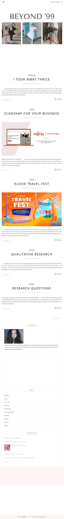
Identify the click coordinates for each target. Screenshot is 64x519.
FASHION (6, 395)
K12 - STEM (7, 402)
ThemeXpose (29, 516)
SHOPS (31, 109)
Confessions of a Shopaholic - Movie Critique (14, 454)
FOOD (5, 399)
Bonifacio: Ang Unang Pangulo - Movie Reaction (15, 441)
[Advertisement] (32, 62)
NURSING (32, 250)
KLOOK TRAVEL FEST (31, 184)
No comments (6, 99)
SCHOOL (6, 419)
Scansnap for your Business (31, 113)
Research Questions (31, 288)
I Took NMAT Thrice (31, 79)
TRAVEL (6, 425)
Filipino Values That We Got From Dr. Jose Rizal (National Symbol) (19, 457)
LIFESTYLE (6, 405)
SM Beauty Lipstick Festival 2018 (18, 445)
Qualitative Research (31, 254)
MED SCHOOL (31, 75)
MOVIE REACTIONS (9, 412)
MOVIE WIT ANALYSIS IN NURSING (12, 438)
